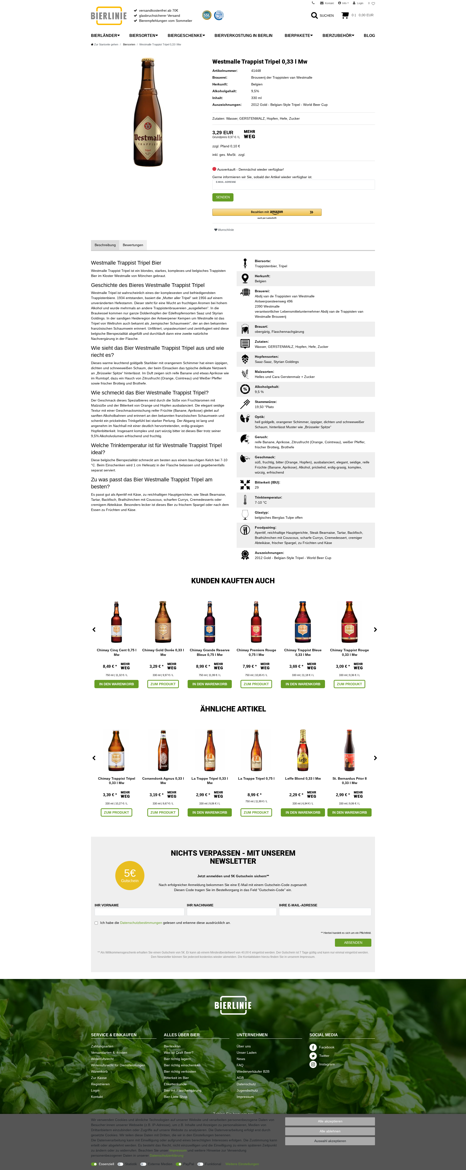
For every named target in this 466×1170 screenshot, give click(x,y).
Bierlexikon (172, 1046)
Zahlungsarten (102, 1046)
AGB (240, 1078)
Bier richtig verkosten (180, 1071)
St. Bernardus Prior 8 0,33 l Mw (350, 781)
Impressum (245, 1097)
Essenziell (106, 1164)
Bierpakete (297, 35)
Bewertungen (133, 245)
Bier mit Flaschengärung (182, 1090)
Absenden (353, 942)
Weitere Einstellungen (242, 1164)
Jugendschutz (247, 1090)
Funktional (213, 1164)
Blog (369, 35)
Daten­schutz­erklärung (166, 1155)
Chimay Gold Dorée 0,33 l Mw (163, 652)
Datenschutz (246, 1084)
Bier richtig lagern (177, 1059)
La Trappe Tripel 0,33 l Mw (209, 781)
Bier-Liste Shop (175, 1097)
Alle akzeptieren (330, 1121)
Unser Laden (247, 1052)
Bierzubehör (337, 35)
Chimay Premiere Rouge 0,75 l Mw (256, 652)
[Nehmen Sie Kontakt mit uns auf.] (315, 3)
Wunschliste (225, 230)
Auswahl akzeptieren (330, 1141)
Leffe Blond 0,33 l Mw (303, 778)
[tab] (105, 245)
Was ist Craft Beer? (178, 1052)
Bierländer (104, 35)
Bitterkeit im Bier (176, 1078)
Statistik (131, 1164)
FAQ (240, 1065)
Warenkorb (99, 1071)
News (241, 1059)
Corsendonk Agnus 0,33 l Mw (163, 781)
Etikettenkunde (175, 1084)
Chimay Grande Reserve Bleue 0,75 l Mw (210, 652)
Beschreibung (105, 245)
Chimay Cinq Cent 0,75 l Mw (116, 652)
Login (95, 1090)
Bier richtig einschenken (182, 1065)
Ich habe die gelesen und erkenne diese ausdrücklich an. (165, 923)
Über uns (244, 1046)
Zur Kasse (99, 1078)
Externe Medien (160, 1164)
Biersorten (142, 35)
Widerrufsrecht (102, 1059)
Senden (223, 197)
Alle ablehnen (330, 1131)
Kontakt (97, 1097)
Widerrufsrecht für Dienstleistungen (118, 1065)
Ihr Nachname (200, 905)
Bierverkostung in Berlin (244, 35)
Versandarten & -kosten (109, 1052)
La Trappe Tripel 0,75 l (256, 778)
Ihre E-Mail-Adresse (298, 905)
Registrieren (100, 1084)
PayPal (188, 1164)
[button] (267, 214)
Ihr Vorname (107, 905)
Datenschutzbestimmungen (141, 923)
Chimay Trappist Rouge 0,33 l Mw (349, 652)
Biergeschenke (185, 35)
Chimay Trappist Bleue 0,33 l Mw (303, 652)
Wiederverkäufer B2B (253, 1071)
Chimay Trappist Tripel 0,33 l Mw (116, 781)
